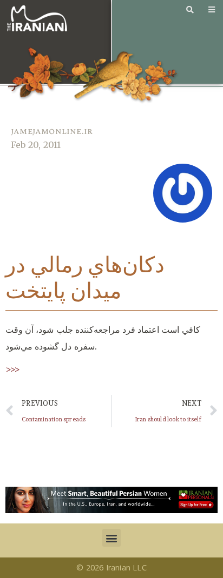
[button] (111, 538)
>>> (13, 369)
